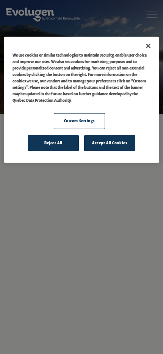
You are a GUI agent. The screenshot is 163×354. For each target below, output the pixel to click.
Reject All (53, 142)
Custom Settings (79, 120)
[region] (81, 100)
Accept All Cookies (109, 142)
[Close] (148, 46)
